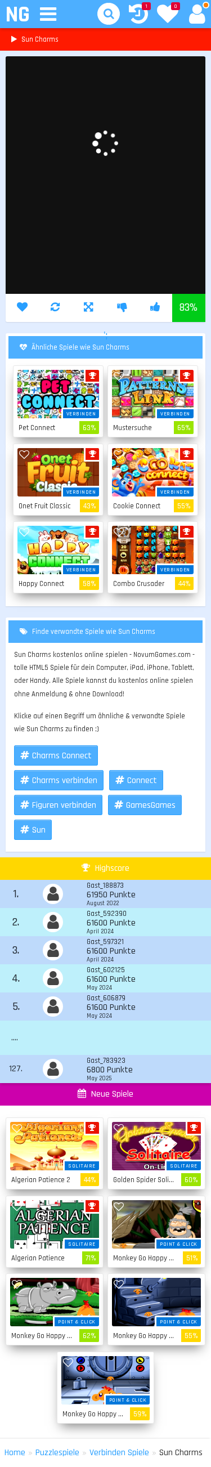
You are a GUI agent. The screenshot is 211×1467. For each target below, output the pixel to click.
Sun (39, 830)
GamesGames (151, 805)
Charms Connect (62, 756)
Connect (142, 780)
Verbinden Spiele (119, 1453)
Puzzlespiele (57, 1453)
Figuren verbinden (64, 805)
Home (15, 1453)
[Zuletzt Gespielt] (138, 15)
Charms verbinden (64, 780)
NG (17, 15)
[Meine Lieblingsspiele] (167, 15)
